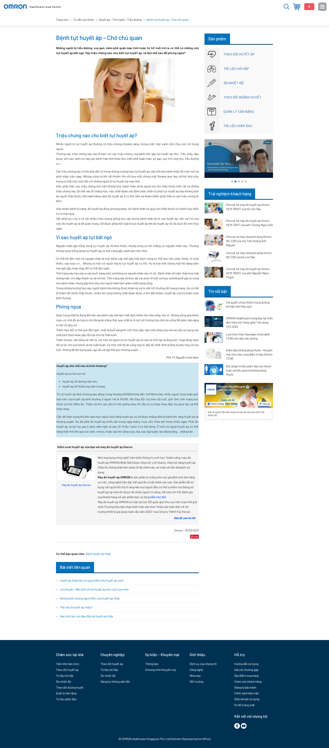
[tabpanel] (238, 158)
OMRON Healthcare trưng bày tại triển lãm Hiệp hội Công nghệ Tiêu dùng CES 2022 (249, 322)
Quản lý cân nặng (239, 111)
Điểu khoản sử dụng (246, 699)
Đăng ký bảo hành (245, 687)
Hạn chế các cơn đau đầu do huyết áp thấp (86, 616)
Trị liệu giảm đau (238, 126)
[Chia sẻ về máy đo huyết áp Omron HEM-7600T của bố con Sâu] (213, 209)
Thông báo (151, 664)
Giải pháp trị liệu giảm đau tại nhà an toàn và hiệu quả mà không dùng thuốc (248, 370)
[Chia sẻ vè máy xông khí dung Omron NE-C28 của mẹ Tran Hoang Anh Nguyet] (213, 241)
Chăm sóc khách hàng (248, 681)
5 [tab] (246, 181)
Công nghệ (196, 669)
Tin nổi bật (217, 291)
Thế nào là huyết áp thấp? (76, 607)
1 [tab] (232, 181)
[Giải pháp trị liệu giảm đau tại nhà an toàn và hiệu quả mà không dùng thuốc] (213, 370)
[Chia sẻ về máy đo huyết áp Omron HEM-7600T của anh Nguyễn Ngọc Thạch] (213, 273)
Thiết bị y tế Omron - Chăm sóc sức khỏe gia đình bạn (32, 6)
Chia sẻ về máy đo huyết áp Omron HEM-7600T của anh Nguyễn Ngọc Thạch (248, 273)
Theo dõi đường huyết (242, 97)
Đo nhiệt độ (234, 83)
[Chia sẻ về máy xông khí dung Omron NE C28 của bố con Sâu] (213, 257)
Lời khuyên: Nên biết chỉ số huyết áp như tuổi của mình (94, 589)
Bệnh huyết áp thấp (98, 553)
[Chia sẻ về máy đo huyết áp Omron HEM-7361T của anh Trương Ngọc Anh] (213, 225)
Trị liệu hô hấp (236, 68)
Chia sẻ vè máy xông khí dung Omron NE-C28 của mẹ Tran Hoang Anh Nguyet (249, 241)
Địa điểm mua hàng (296, 7)
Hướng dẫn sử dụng (246, 664)
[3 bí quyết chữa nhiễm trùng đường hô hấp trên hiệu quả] (213, 306)
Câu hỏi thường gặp (246, 669)
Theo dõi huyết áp (239, 54)
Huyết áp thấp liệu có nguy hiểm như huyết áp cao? (92, 580)
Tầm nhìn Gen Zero (67, 664)
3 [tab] (239, 181)
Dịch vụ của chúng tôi (203, 664)
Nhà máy (195, 675)
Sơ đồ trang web (244, 705)
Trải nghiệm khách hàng (229, 193)
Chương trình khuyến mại (160, 669)
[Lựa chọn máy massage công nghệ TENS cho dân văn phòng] (213, 338)
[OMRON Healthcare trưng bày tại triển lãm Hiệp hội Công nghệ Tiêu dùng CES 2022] (213, 322)
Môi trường (196, 681)
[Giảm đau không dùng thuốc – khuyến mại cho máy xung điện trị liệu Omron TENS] (213, 354)
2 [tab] (235, 181)
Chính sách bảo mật (246, 693)
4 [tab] (242, 181)
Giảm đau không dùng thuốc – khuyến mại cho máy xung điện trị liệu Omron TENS (249, 354)
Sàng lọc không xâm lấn (115, 681)
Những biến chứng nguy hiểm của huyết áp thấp (90, 598)
